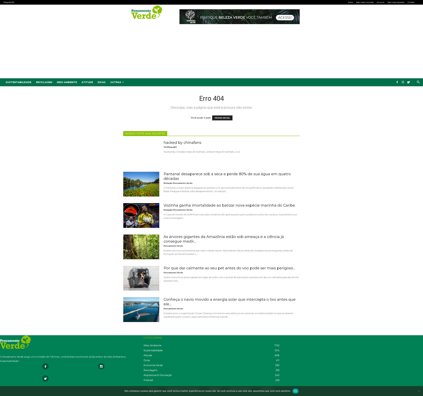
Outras (115, 82)
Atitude (87, 82)
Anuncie (380, 2)
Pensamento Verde (173, 246)
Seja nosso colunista (365, 2)
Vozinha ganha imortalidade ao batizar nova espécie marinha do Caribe (229, 205)
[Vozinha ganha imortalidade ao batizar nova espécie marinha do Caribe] (141, 215)
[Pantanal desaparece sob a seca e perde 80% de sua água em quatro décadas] (141, 184)
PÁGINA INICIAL (222, 118)
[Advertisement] (211, 53)
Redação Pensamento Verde (178, 183)
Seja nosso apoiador (395, 2)
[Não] (419, 391)
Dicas (102, 82)
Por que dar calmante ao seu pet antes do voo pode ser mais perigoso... (229, 268)
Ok (295, 391)
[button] (418, 82)
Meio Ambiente (67, 82)
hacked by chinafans (182, 142)
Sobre (350, 2)
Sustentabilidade (18, 82)
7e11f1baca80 (170, 147)
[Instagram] (402, 82)
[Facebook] (397, 82)
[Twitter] (408, 82)
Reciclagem (44, 82)
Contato (411, 2)
